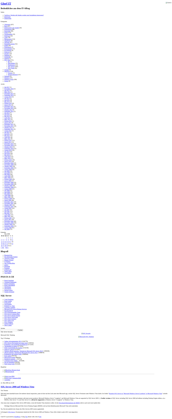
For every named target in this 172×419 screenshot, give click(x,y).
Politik (6, 45)
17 (10, 242)
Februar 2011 (8, 140)
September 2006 (9, 226)
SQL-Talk (7, 60)
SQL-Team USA (9, 320)
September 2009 (9, 168)
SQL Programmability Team (12, 312)
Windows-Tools (8, 79)
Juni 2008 (7, 192)
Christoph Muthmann (10, 282)
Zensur (6, 81)
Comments (16, 378)
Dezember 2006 (8, 221)
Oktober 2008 (8, 185)
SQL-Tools (11, 68)
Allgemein (7, 24)
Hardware (7, 36)
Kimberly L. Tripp (9, 306)
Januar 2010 (7, 161)
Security (6, 53)
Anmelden (7, 380)
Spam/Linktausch (13, 74)
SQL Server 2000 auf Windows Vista (17, 387)
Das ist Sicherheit (9, 362)
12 (1, 242)
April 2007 (7, 215)
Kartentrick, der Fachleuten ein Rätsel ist (15, 344)
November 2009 (9, 164)
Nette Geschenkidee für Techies (13, 348)
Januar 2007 (7, 219)
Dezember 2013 (8, 93)
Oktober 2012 (8, 110)
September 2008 (9, 187)
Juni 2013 (7, 100)
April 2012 (7, 118)
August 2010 (8, 150)
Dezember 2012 (8, 106)
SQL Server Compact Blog (12, 314)
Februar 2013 (8, 103)
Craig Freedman (8, 299)
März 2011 (7, 139)
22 (7, 243)
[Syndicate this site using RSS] (7, 376)
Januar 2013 (7, 105)
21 (5, 243)
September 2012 (9, 111)
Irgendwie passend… (10, 359)
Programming (8, 49)
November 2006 (9, 223)
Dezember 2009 (8, 163)
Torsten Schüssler (9, 292)
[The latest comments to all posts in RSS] (7, 378)
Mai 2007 (7, 213)
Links (6, 37)
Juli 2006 (6, 229)
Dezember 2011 (8, 124)
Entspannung (8, 29)
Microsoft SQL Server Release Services (15, 309)
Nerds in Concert (9, 349)
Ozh (40, 416)
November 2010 (9, 145)
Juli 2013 (6, 98)
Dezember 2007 (8, 202)
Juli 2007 (6, 210)
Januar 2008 (7, 200)
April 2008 (7, 195)
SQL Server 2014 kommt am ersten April (16, 343)
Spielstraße (7, 57)
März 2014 (7, 92)
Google (10, 73)
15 (7, 242)
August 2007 (8, 208)
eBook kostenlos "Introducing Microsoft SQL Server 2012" (21, 352)
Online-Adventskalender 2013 (12, 341)
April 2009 (7, 176)
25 (12, 243)
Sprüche (6, 58)
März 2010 (7, 158)
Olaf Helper (7, 287)
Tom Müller (7, 273)
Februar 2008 (8, 198)
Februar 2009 (8, 179)
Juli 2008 (6, 190)
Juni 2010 (7, 153)
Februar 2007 (8, 218)
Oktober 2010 (8, 147)
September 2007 (9, 206)
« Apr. (2, 247)
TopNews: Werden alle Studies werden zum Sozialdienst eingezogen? (24, 15)
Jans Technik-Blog (9, 263)
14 (5, 242)
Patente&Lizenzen (9, 44)
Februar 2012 (8, 121)
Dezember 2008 (8, 182)
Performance (11, 65)
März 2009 (7, 177)
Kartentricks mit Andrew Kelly (13, 354)
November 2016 (9, 89)
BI (8, 61)
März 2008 (7, 197)
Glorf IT (6, 3)
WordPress (17, 416)
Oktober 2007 (8, 205)
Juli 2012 (6, 113)
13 (3, 242)
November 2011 (8, 126)
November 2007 (9, 203)
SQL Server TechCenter (11, 317)
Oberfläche (7, 40)
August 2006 (8, 227)
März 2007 (7, 216)
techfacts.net (7, 270)
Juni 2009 (7, 173)
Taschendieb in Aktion (10, 346)
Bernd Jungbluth (9, 280)
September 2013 (9, 95)
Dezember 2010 (8, 143)
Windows (7, 78)
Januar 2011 (7, 142)
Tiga (26, 416)
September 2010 (9, 148)
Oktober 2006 (8, 224)
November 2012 (9, 108)
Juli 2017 (6, 87)
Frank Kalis (7, 302)
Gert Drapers (8, 304)
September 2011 (8, 129)
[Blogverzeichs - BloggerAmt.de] (9, 371)
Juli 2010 (6, 152)
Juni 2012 (7, 114)
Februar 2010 (8, 160)
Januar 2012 (7, 122)
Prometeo (7, 268)
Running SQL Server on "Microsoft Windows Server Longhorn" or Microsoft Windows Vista (135, 393)
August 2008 (8, 189)
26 (1, 245)
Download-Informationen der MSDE (69, 403)
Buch (5, 26)
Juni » (7, 247)
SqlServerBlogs (8, 323)
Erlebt (6, 32)
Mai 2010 (7, 155)
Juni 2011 (7, 134)
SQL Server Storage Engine (12, 315)
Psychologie (7, 50)
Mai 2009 (7, 174)
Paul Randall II (8, 311)
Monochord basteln (9, 357)
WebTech (7, 71)
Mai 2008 (7, 194)
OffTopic (6, 42)
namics (6, 265)
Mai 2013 (7, 101)
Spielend (6, 55)
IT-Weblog (7, 261)
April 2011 (7, 137)
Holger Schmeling (9, 284)
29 (7, 245)
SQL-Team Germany (10, 319)
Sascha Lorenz (8, 290)
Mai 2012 (7, 116)
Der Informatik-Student (10, 257)
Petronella (7, 266)
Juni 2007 (7, 211)
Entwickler (7, 31)
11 (12, 240)
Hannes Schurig (8, 260)
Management (8, 39)
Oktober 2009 (8, 166)
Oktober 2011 (8, 127)
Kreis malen (7, 356)
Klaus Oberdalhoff (9, 285)
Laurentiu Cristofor (9, 307)
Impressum (7, 17)
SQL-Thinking (8, 322)
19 (1, 243)
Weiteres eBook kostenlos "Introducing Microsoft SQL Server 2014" (23, 351)
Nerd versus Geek (9, 364)
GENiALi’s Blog (9, 258)
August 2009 (8, 169)
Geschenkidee (8, 34)
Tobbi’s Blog (8, 271)
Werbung (6, 76)
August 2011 (8, 131)
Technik (6, 70)
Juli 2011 (6, 132)
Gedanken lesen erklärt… (11, 360)
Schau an (6, 52)
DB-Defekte (11, 63)
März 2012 (7, 119)
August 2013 (8, 97)
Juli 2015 (6, 90)
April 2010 (7, 156)
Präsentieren (7, 47)
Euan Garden (8, 301)
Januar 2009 (7, 181)
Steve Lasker (8, 325)
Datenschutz (7, 18)
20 (3, 243)
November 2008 (9, 184)
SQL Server (11, 66)
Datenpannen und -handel (11, 28)
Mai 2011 (7, 135)
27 (3, 245)
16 (9, 242)
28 (5, 245)
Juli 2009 (6, 171)
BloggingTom (8, 255)
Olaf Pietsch (7, 288)
